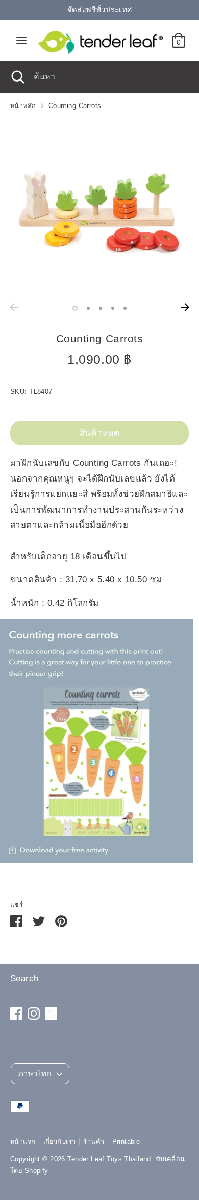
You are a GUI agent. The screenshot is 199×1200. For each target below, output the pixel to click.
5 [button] (125, 308)
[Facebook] (16, 1013)
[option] (99, 209)
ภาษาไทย (35, 1074)
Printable (126, 1141)
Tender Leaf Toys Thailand (109, 1159)
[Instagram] (34, 1013)
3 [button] (100, 308)
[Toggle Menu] (21, 40)
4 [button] (112, 308)
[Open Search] (17, 77)
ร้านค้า (93, 1141)
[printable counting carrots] (96, 860)
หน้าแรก (23, 1141)
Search (24, 978)
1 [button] (75, 308)
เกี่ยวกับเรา (59, 1141)
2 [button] (88, 308)
